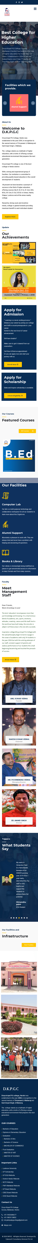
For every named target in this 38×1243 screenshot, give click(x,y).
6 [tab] (24, 917)
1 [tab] (11, 917)
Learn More (24, 69)
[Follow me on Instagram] (19, 2)
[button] (10, 216)
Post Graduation (8, 1150)
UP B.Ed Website (9, 1175)
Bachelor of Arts (9, 1139)
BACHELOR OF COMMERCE (14, 1146)
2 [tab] (13, 917)
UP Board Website (9, 1189)
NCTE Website (8, 1182)
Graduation (6, 1136)
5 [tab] (21, 917)
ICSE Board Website (10, 1196)
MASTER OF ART (10, 1153)
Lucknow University (10, 1168)
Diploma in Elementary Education (14, 1132)
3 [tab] (16, 917)
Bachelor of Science (11, 1142)
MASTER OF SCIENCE (12, 1156)
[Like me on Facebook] (16, 2)
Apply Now (8, 69)
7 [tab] (27, 917)
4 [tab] (19, 917)
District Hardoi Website (11, 1179)
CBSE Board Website (10, 1193)
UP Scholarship (8, 1172)
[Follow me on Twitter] (22, 2)
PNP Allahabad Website (11, 1186)
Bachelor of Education (10, 1129)
